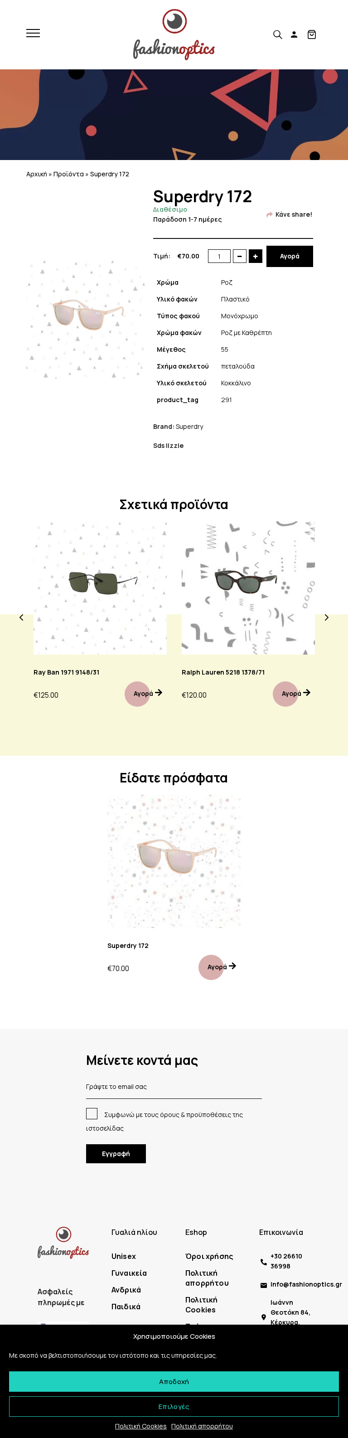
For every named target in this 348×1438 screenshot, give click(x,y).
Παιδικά (125, 1307)
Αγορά (290, 256)
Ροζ (226, 282)
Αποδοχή (174, 1381)
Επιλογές (174, 1406)
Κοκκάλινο (236, 383)
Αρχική (36, 174)
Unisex (123, 1256)
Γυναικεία (129, 1273)
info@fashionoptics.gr (306, 1284)
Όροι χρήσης (209, 1256)
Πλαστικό (235, 299)
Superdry (189, 426)
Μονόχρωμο (239, 315)
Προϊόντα (68, 174)
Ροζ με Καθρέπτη (246, 332)
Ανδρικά (126, 1290)
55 (224, 349)
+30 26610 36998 (286, 1261)
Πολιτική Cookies (141, 1426)
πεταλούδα (238, 366)
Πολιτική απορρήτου (202, 1426)
